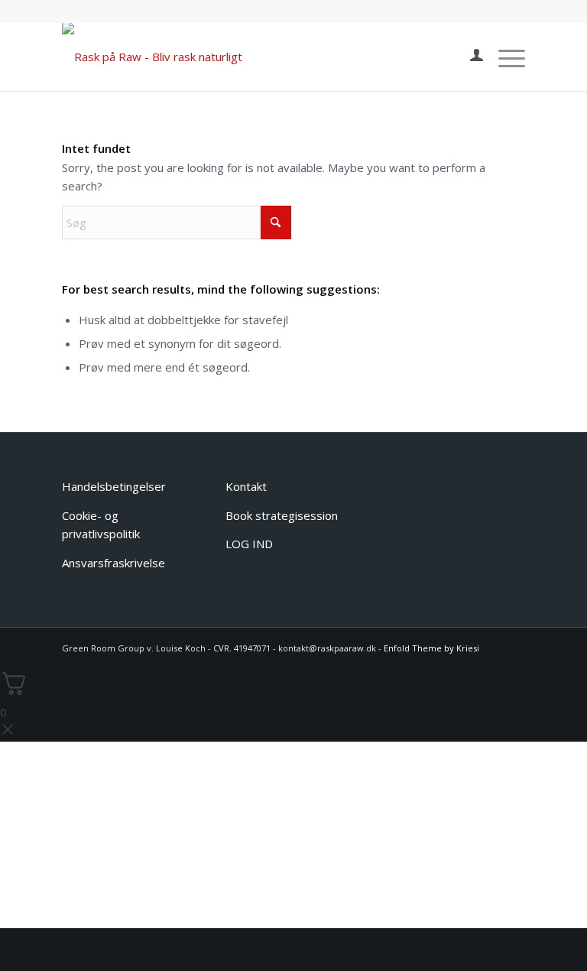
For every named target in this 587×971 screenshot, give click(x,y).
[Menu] (504, 56)
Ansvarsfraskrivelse (113, 562)
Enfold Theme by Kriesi (431, 648)
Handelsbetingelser (114, 486)
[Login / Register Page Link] (469, 56)
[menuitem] (469, 56)
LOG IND (249, 543)
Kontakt (246, 486)
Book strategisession (281, 515)
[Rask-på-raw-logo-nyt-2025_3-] (152, 56)
